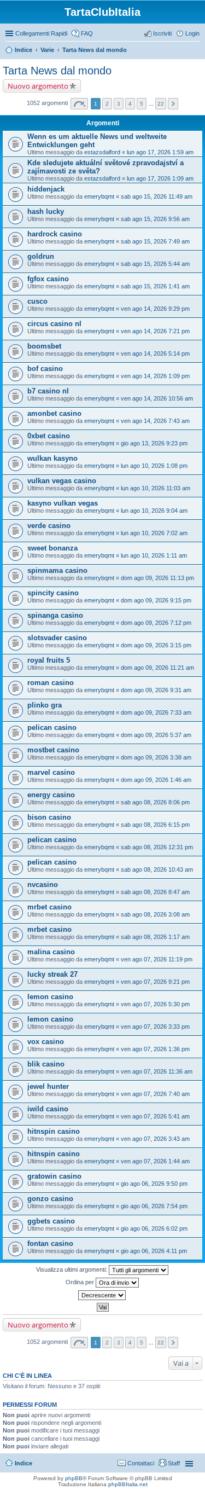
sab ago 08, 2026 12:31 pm (157, 847)
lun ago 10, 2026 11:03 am (155, 488)
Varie (47, 50)
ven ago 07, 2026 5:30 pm (155, 1004)
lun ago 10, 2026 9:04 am (154, 510)
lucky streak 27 (52, 974)
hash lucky (45, 211)
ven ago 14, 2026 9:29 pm (155, 308)
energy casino (51, 795)
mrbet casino (49, 907)
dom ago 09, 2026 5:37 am (156, 735)
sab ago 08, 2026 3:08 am (155, 914)
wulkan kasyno (52, 458)
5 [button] (141, 104)
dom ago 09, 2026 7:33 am (156, 712)
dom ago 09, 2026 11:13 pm (157, 578)
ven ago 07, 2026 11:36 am (156, 1071)
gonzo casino (50, 1199)
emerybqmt (99, 196)
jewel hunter (48, 1086)
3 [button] (118, 104)
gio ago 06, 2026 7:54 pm (154, 1206)
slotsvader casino (57, 638)
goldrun (40, 256)
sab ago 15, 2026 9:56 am (155, 219)
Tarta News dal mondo (94, 50)
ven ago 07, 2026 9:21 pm (155, 981)
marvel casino (51, 772)
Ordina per (81, 1282)
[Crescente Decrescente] (102, 1295)
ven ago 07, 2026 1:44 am (155, 1161)
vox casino (45, 1041)
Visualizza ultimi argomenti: (72, 1269)
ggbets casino (51, 1221)
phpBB (74, 1478)
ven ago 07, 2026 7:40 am (155, 1094)
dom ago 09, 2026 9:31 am (156, 690)
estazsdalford (102, 152)
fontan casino (50, 1243)
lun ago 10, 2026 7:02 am (154, 533)
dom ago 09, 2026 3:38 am (156, 757)
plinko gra (44, 705)
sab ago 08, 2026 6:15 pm (155, 824)
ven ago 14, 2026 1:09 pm (155, 376)
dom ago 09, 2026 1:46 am (156, 779)
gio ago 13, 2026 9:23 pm (154, 443)
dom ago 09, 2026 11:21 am (157, 667)
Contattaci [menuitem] (140, 1463)
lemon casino (50, 997)
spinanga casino (55, 615)
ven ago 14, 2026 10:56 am (157, 398)
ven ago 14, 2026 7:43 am (155, 421)
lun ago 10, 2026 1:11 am (154, 555)
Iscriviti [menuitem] (162, 33)
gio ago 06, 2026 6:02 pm (154, 1228)
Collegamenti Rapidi (41, 33)
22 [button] (160, 104)
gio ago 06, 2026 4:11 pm (154, 1251)
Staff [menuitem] (174, 1463)
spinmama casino (57, 570)
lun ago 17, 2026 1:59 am (160, 152)
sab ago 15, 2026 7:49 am (155, 241)
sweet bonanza (52, 548)
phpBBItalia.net (128, 1484)
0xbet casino (48, 436)
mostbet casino (53, 750)
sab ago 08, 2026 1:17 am (155, 937)
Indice (23, 50)
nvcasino (42, 884)
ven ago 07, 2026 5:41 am (155, 1116)
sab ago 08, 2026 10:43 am (157, 869)
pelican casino (52, 727)
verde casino (49, 525)
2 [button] (107, 104)
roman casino (50, 683)
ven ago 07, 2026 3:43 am (155, 1138)
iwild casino (47, 1109)
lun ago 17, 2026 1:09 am (160, 178)
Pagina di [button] (79, 103)
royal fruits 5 (48, 660)
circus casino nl (54, 324)
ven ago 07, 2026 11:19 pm (156, 959)
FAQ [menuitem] (87, 33)
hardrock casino (54, 234)
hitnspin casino (53, 1131)
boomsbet (44, 346)
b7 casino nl (48, 391)
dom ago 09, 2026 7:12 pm (156, 622)
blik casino (46, 1064)
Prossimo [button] (173, 103)
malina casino (51, 952)
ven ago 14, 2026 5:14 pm (155, 353)
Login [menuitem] (192, 33)
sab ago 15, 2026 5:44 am (155, 263)
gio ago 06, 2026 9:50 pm (154, 1183)
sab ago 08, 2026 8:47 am (155, 892)
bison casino (49, 817)
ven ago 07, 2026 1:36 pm (155, 1049)
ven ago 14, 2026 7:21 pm (155, 331)
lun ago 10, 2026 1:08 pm (154, 465)
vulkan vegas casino (61, 481)
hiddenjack (46, 189)
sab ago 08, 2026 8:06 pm (155, 802)
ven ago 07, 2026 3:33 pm (155, 1026)
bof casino (45, 368)
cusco (37, 301)
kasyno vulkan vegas (62, 503)
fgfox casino (48, 279)
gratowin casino (54, 1176)
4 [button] (130, 104)
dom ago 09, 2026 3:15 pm (156, 645)
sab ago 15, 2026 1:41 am (155, 286)
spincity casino (53, 593)
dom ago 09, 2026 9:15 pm (156, 600)
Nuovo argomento (38, 86)
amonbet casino (54, 413)
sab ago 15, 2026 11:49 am (156, 196)
